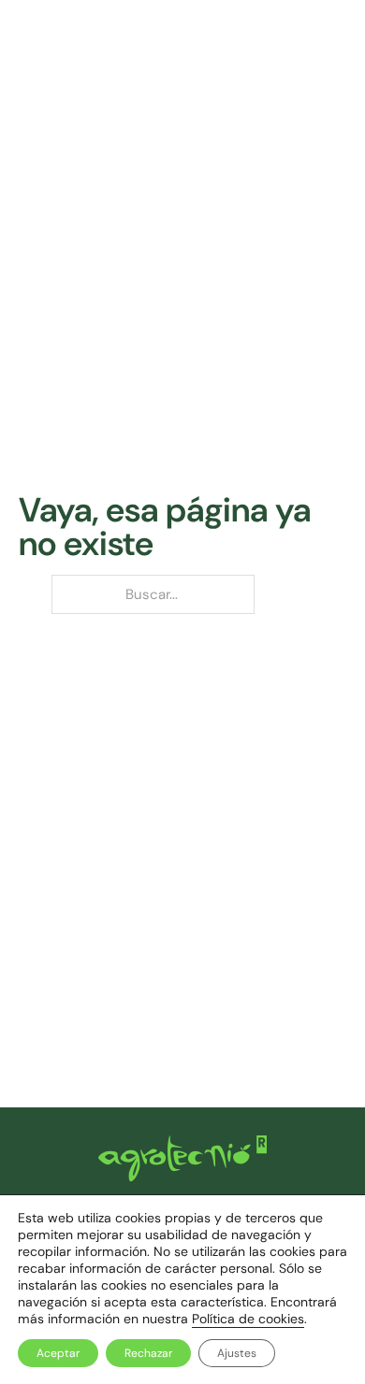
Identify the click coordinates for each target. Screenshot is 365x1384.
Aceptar (58, 1353)
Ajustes (236, 1353)
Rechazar (148, 1353)
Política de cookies (248, 1318)
